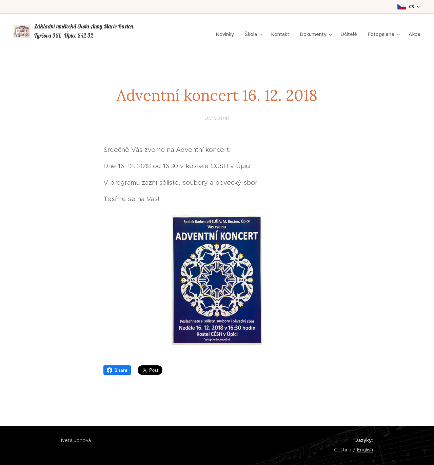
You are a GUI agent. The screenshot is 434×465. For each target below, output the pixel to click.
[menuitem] (226, 34)
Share (120, 370)
